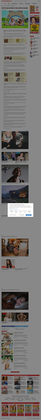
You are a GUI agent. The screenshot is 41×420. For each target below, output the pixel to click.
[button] (20, 209)
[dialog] (20, 210)
